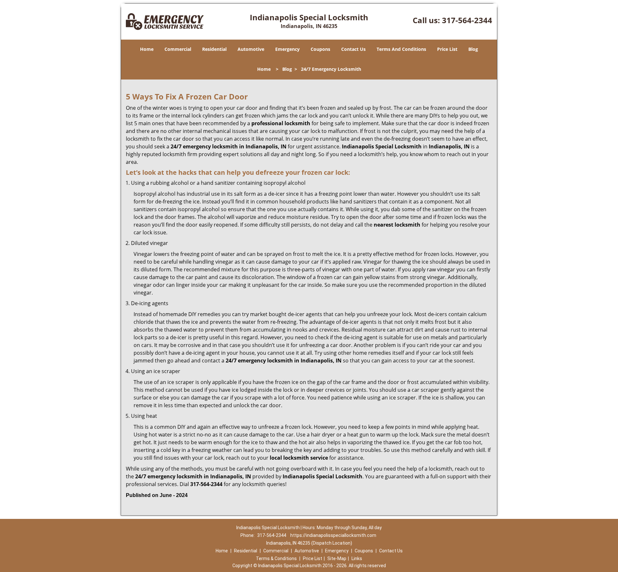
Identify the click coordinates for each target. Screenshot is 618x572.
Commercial (177, 49)
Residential (214, 49)
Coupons (320, 49)
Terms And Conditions (401, 49)
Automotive (251, 49)
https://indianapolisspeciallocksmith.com (333, 535)
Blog (473, 49)
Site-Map (336, 558)
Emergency (287, 49)
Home (147, 49)
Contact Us (353, 49)
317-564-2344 (467, 20)
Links (356, 558)
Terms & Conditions (276, 558)
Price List (447, 49)
